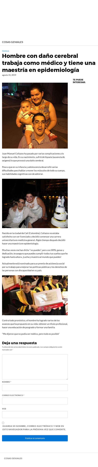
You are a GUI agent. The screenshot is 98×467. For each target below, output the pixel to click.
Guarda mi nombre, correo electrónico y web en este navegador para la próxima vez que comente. (34, 428)
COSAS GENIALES (12, 42)
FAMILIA (5, 51)
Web (4, 409)
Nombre (6, 382)
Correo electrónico (13, 395)
